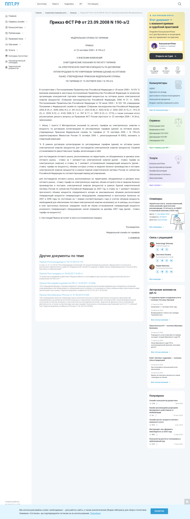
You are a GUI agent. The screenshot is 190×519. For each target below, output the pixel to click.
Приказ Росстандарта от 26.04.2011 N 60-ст (61, 273)
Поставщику (93, 4)
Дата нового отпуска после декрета (164, 96)
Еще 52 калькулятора (158, 110)
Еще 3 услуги (154, 185)
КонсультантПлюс (157, 164)
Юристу (55, 4)
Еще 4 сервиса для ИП (158, 148)
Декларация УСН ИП (158, 137)
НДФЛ (152, 88)
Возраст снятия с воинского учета (163, 103)
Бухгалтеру (42, 4)
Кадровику (69, 4)
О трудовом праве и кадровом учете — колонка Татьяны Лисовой (165, 299)
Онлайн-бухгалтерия (158, 171)
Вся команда (155, 279)
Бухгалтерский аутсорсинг (160, 167)
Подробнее (95, 513)
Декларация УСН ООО (158, 133)
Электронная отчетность (160, 174)
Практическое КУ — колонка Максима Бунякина (165, 327)
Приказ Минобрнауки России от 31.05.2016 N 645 (64, 295)
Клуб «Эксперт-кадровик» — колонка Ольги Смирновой (165, 359)
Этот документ (159, 19)
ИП (80, 4)
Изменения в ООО (157, 130)
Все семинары (155, 227)
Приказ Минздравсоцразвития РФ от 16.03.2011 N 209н (67, 283)
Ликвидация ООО (156, 140)
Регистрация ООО (157, 126)
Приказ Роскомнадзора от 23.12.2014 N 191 (61, 262)
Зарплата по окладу (157, 92)
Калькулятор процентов (159, 99)
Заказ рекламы (156, 178)
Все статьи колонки (159, 320)
